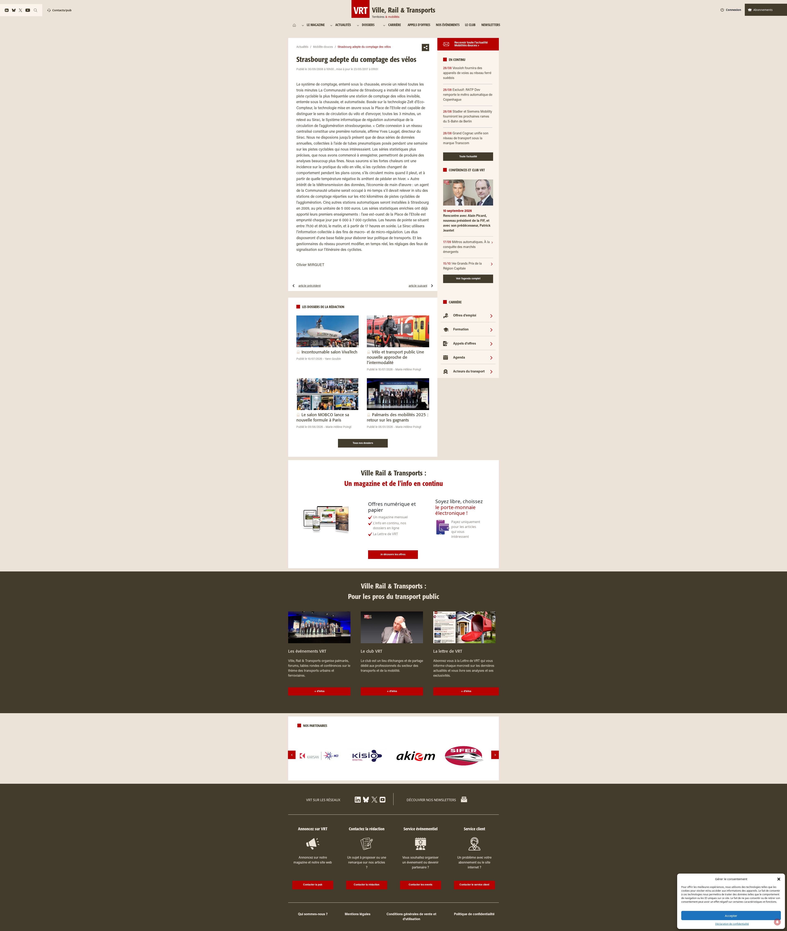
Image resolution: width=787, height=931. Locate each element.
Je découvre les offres (392, 554)
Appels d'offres (464, 343)
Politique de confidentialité (474, 914)
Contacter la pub (312, 885)
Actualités (302, 47)
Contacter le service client (474, 885)
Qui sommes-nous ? (313, 914)
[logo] (319, 756)
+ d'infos (319, 691)
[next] (495, 755)
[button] (779, 879)
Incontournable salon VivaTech (329, 352)
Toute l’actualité (468, 156)
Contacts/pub (62, 10)
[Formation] (491, 329)
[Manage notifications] (777, 922)
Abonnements (763, 10)
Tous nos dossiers (363, 443)
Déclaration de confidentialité (732, 924)
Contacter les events (420, 885)
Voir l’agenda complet (468, 279)
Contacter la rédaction (366, 885)
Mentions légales (357, 914)
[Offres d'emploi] (491, 315)
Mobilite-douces (323, 47)
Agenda (459, 357)
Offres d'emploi (464, 315)
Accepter (731, 916)
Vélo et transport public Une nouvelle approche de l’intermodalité (395, 357)
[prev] (292, 755)
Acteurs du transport (469, 371)
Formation (461, 329)
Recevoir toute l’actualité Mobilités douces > (471, 44)
